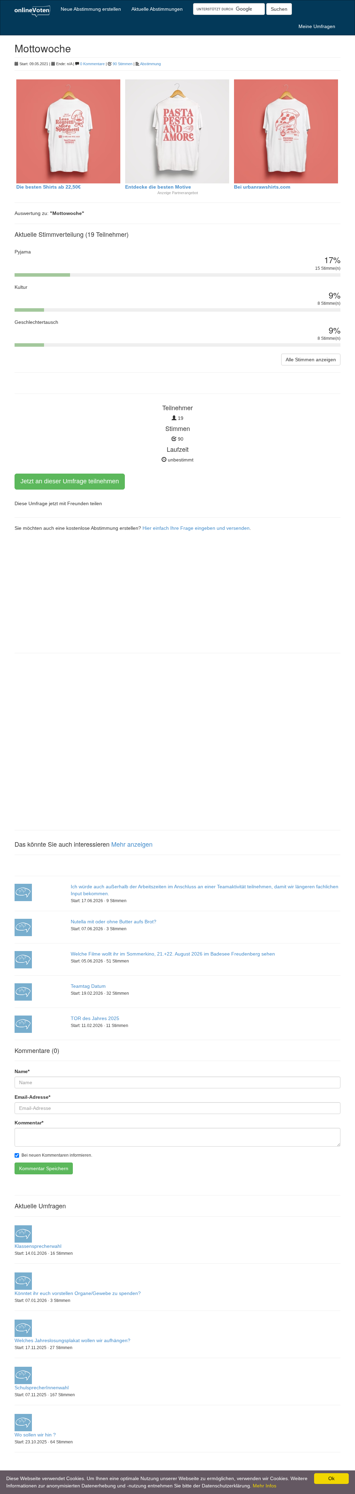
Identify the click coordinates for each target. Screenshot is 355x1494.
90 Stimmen (122, 64)
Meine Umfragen (316, 26)
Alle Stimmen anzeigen (311, 359)
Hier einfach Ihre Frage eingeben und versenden (196, 528)
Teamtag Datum (88, 986)
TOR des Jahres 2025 (95, 1018)
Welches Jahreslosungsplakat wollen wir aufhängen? (72, 1340)
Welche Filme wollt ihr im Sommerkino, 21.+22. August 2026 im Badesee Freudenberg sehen (173, 954)
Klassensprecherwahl (38, 1246)
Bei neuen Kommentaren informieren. (56, 1155)
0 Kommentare (92, 64)
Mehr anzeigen (132, 843)
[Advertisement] (177, 597)
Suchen (279, 9)
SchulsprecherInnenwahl (42, 1387)
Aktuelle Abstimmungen (157, 9)
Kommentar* (29, 1122)
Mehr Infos (264, 1485)
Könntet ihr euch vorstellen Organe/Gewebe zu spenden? (78, 1293)
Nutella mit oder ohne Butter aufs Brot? (113, 921)
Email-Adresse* (32, 1097)
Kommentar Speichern (43, 1168)
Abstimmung (150, 64)
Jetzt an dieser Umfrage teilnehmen (69, 481)
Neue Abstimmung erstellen (91, 9)
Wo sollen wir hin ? (35, 1434)
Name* (22, 1071)
